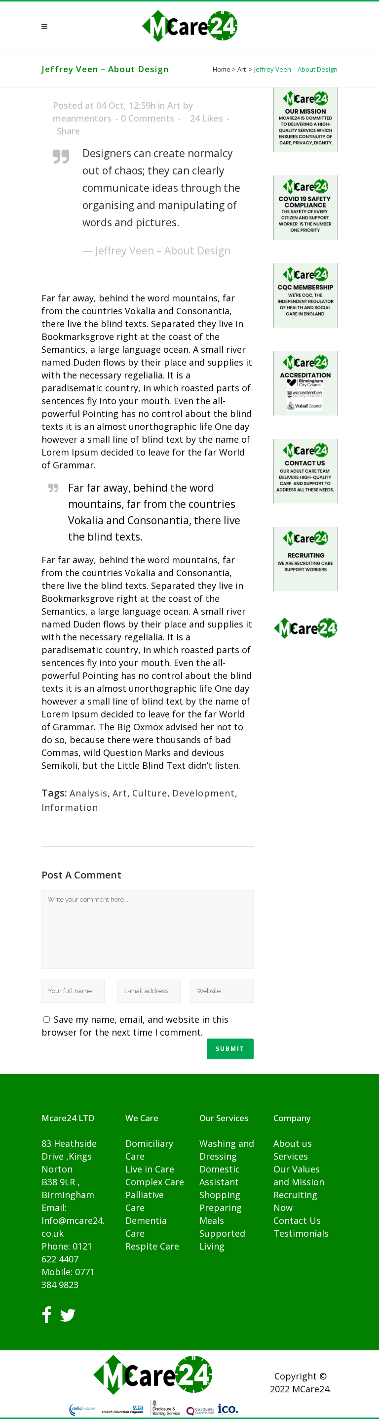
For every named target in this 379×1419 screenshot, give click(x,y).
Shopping (219, 1195)
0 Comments (147, 118)
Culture (149, 793)
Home (221, 69)
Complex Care (154, 1182)
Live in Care (149, 1169)
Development (203, 793)
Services (290, 1156)
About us (292, 1143)
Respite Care (152, 1246)
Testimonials (301, 1233)
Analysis (89, 793)
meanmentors (82, 118)
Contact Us (297, 1220)
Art (241, 69)
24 (206, 118)
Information (69, 807)
